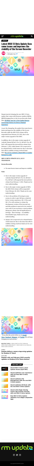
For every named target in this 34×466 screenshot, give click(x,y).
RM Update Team (12, 54)
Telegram (14, 337)
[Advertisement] (17, 17)
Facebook (8, 337)
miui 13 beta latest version (20, 343)
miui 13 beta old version (24, 345)
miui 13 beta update (7, 346)
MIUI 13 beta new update (9, 345)
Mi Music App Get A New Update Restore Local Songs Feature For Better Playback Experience (15, 122)
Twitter (22, 337)
